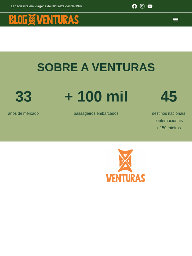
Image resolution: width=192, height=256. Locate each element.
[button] (176, 20)
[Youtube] (150, 6)
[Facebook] (134, 6)
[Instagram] (142, 6)
